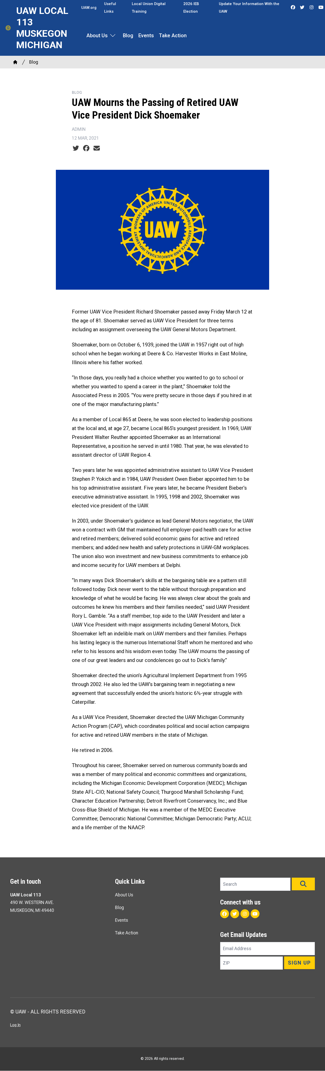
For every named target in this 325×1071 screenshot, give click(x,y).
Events (146, 35)
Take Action (173, 35)
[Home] (15, 62)
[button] (303, 884)
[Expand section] (112, 35)
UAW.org (88, 7)
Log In (15, 1025)
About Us (97, 35)
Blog (128, 35)
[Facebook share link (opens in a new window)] (86, 148)
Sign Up (299, 963)
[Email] (97, 148)
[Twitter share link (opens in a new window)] (76, 148)
